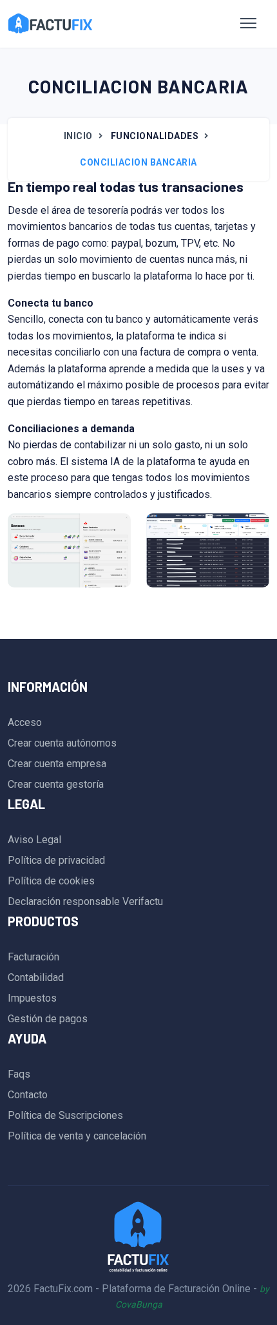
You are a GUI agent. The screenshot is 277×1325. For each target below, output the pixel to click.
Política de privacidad (56, 860)
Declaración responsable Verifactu (85, 901)
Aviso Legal (34, 840)
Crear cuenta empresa (57, 764)
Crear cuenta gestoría (56, 784)
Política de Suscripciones (65, 1115)
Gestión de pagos (48, 1019)
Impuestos (32, 998)
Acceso (25, 722)
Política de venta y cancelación (77, 1136)
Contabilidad (36, 977)
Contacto (28, 1095)
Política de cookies (51, 881)
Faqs (19, 1074)
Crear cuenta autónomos (62, 743)
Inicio (78, 136)
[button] (248, 24)
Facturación (33, 957)
